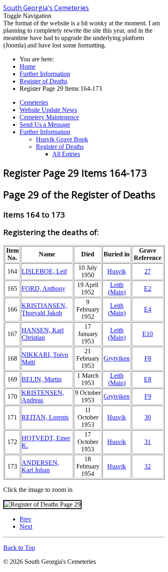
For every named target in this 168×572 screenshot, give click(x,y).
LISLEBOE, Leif (44, 271)
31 (147, 441)
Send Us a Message (45, 124)
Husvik (116, 271)
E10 (147, 333)
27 (147, 271)
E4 (147, 309)
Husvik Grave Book (62, 139)
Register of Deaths (60, 146)
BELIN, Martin (42, 379)
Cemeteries (34, 102)
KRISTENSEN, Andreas (43, 396)
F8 (147, 358)
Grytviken (117, 358)
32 (147, 466)
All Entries (66, 153)
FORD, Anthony (43, 288)
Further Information (45, 131)
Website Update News (48, 109)
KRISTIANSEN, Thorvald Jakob (44, 309)
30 (147, 417)
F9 (147, 396)
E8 (147, 379)
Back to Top (19, 547)
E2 (147, 288)
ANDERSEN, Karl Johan (40, 466)
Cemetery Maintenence (49, 117)
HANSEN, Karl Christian (43, 334)
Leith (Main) (117, 288)
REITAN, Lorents (45, 417)
